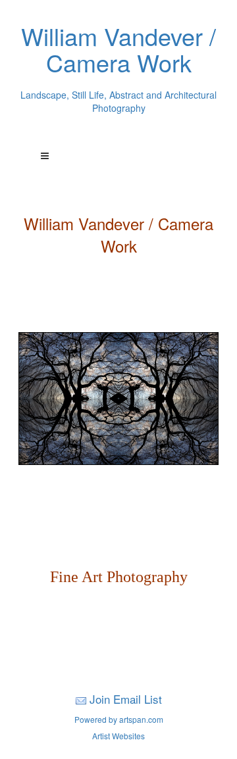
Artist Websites (118, 735)
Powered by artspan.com (118, 719)
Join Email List (126, 699)
